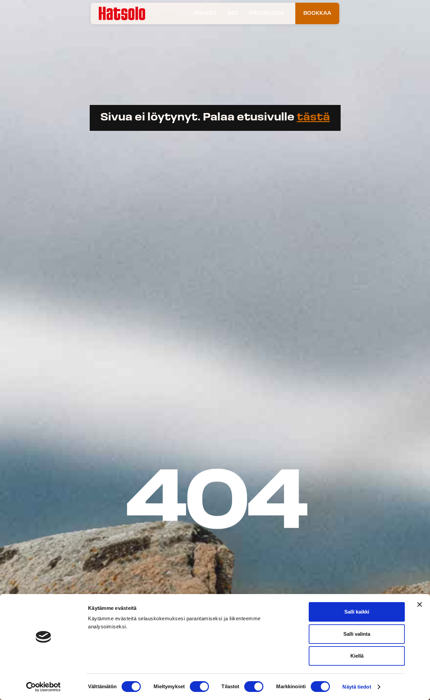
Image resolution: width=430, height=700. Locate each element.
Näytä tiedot (356, 687)
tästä (313, 117)
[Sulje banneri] (419, 604)
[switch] (199, 686)
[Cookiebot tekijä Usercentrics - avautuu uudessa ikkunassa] (43, 687)
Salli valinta (356, 634)
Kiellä (356, 656)
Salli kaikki (356, 612)
